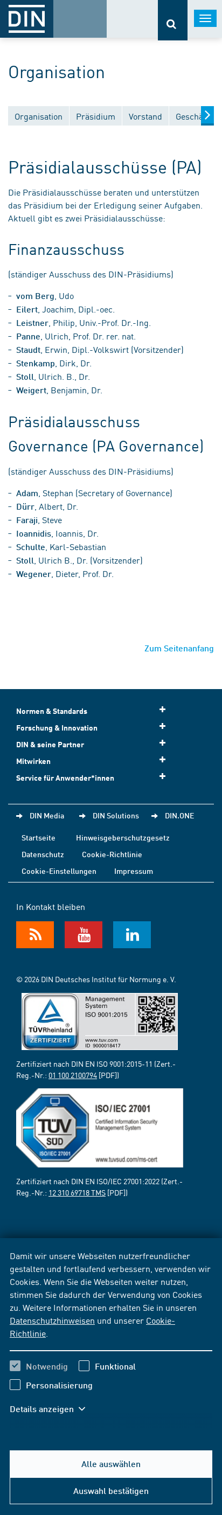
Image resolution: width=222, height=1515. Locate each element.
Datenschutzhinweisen (52, 1320)
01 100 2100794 (72, 1074)
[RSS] (35, 934)
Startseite (39, 837)
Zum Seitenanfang (179, 648)
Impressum (133, 870)
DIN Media (47, 815)
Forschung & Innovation (57, 727)
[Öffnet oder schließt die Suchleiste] (173, 20)
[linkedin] (132, 934)
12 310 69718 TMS (77, 1192)
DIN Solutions (116, 815)
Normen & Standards (51, 710)
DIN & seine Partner (50, 744)
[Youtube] (83, 934)
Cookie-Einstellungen (59, 870)
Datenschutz (43, 854)
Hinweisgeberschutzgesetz (123, 837)
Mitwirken (33, 761)
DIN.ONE (179, 815)
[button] (53, 1408)
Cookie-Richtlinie (112, 854)
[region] (111, 1339)
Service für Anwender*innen (65, 777)
